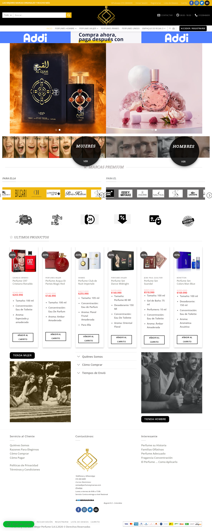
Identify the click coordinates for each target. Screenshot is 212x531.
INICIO (49, 28)
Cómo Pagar (17, 457)
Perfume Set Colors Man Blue (186, 282)
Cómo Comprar (19, 453)
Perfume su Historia (153, 445)
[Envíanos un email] (207, 2)
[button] (171, 28)
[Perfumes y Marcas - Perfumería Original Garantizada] (106, 15)
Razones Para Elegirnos (25, 449)
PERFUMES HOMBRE (64, 28)
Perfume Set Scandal (151, 282)
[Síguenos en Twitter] (202, 2)
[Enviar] (69, 15)
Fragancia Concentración (157, 457)
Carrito (184, 3)
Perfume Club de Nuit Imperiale (87, 282)
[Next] (196, 88)
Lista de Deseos (171, 3)
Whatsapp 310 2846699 (121, 3)
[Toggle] (78, 356)
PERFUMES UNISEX (131, 28)
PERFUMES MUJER (87, 28)
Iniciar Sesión (142, 3)
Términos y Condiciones (25, 469)
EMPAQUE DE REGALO (152, 28)
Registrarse (156, 3)
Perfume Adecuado (153, 453)
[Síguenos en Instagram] (196, 2)
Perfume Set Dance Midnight (120, 282)
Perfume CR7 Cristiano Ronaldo (23, 282)
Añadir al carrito (23, 337)
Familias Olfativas (152, 449)
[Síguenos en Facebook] (191, 2)
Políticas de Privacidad (24, 465)
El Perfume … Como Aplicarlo (159, 462)
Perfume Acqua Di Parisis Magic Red (55, 282)
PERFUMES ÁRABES (110, 28)
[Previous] (15, 88)
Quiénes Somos (20, 445)
